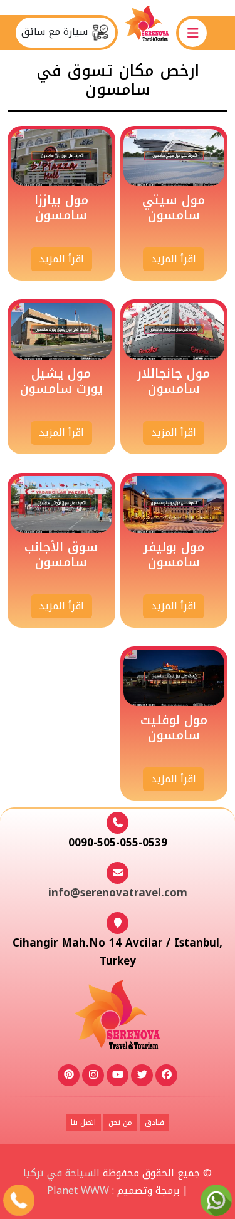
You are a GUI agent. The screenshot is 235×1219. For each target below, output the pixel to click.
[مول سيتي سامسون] (174, 156)
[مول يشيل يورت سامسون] (61, 330)
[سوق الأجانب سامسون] (61, 504)
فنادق (154, 1122)
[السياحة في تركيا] (147, 32)
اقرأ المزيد (173, 259)
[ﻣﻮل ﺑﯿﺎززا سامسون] (61, 156)
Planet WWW (78, 1190)
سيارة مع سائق (56, 32)
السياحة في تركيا (61, 1173)
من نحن (120, 1122)
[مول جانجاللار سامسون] (174, 330)
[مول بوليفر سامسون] (174, 504)
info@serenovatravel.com (117, 893)
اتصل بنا (83, 1122)
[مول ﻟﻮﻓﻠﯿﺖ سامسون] (174, 677)
